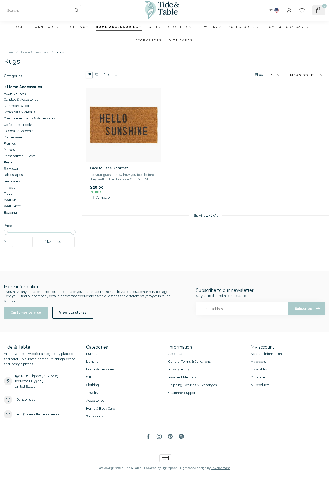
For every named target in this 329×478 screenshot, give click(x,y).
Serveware (12, 169)
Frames (10, 143)
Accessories (242, 27)
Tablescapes (13, 175)
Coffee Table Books (18, 125)
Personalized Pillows (19, 156)
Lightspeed (169, 468)
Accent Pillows (15, 93)
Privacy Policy (179, 369)
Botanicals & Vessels (19, 112)
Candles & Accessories (21, 99)
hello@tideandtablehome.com (38, 414)
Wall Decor (12, 206)
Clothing (178, 27)
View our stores (72, 312)
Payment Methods (182, 377)
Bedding (10, 212)
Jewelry (208, 27)
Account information (266, 354)
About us (175, 354)
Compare (103, 197)
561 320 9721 (25, 399)
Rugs (60, 52)
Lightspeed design (193, 468)
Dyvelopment (220, 468)
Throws (9, 187)
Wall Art (10, 200)
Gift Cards (181, 40)
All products (260, 385)
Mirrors (9, 150)
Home (19, 27)
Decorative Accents (18, 131)
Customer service (26, 312)
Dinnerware (13, 137)
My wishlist (259, 369)
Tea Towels (12, 181)
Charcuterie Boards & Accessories (29, 118)
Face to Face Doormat (109, 168)
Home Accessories (117, 27)
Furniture (44, 27)
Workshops (149, 40)
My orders (258, 361)
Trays (8, 193)
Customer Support (182, 393)
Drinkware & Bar (16, 106)
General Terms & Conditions (189, 361)
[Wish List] (302, 10)
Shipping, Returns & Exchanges (192, 385)
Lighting (76, 27)
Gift (153, 27)
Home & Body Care (286, 27)
